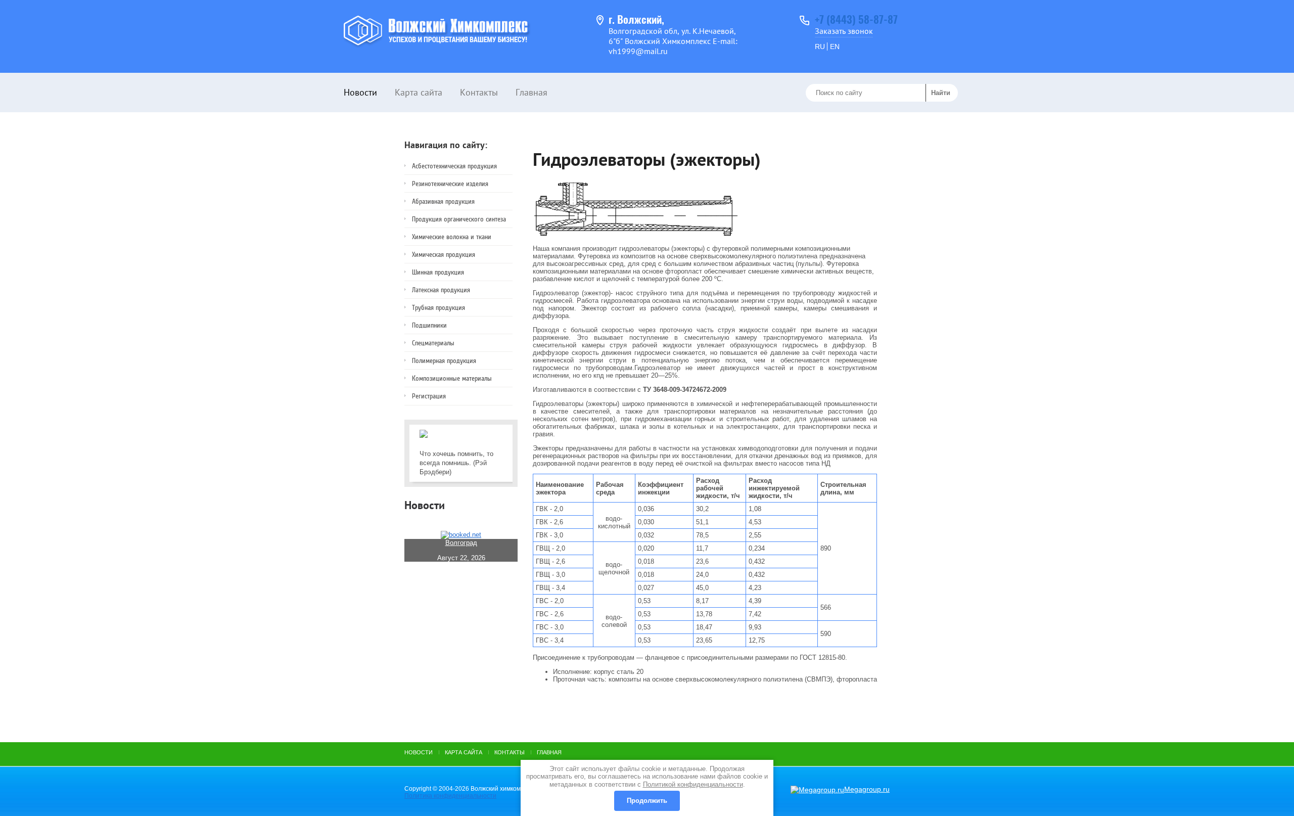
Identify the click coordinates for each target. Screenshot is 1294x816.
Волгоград (461, 543)
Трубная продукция (438, 307)
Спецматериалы (433, 343)
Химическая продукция (443, 254)
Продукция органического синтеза (459, 219)
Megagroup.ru (867, 789)
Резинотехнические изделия (450, 184)
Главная (531, 92)
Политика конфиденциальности (450, 795)
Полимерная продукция (444, 361)
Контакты (479, 92)
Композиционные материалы (452, 378)
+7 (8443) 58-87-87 (856, 20)
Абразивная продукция (443, 201)
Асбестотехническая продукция (454, 166)
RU (820, 46)
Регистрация (429, 396)
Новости (360, 92)
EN (835, 46)
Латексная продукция (441, 290)
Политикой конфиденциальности (693, 784)
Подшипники (429, 325)
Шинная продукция (438, 272)
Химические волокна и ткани (451, 237)
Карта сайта (418, 92)
